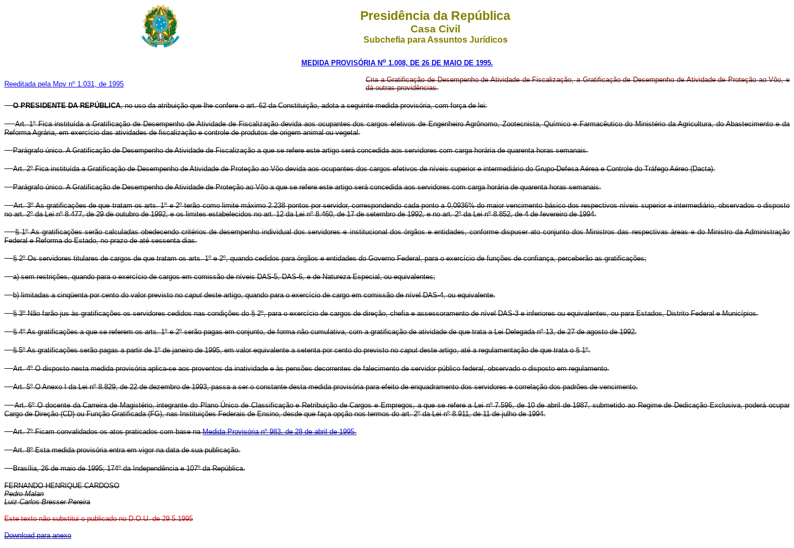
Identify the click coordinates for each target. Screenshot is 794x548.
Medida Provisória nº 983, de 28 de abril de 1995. (279, 432)
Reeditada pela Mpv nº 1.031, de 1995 (64, 84)
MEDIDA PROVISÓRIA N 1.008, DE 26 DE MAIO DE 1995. (397, 63)
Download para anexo (37, 535)
